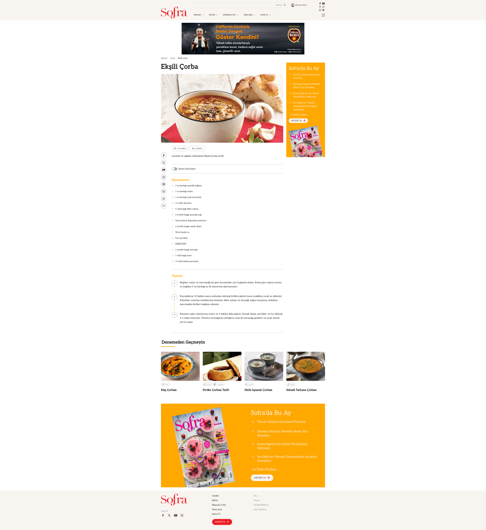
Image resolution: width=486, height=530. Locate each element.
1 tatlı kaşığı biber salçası (186, 209)
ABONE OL (296, 120)
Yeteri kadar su (182, 232)
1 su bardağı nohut (184, 192)
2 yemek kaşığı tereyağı (186, 250)
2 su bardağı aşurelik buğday (188, 186)
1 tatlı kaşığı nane (183, 256)
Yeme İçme (217, 509)
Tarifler (215, 496)
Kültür (215, 500)
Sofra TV (216, 514)
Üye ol (305, 5)
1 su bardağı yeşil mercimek (188, 197)
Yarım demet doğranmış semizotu (190, 221)
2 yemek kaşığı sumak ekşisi (188, 226)
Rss (255, 496)
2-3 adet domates (183, 203)
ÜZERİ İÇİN (180, 244)
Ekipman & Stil (219, 505)
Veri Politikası (260, 509)
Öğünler (164, 58)
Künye (257, 500)
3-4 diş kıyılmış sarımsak (186, 261)
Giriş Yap (298, 5)
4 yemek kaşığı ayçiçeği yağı (188, 215)
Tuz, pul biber (181, 238)
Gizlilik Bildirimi (261, 505)
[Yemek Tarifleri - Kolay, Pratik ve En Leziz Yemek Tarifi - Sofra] (174, 12)
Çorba (172, 58)
